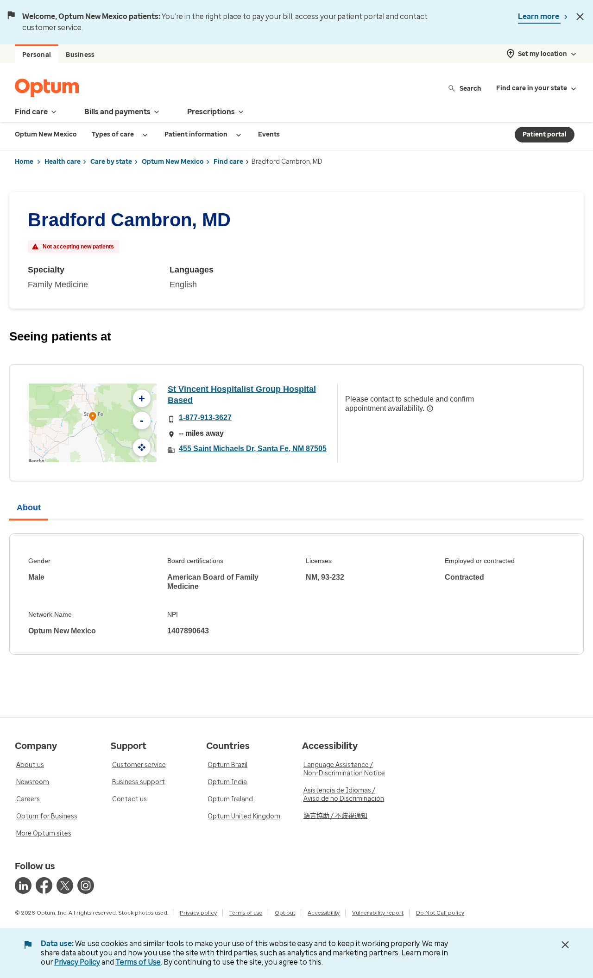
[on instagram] (85, 885)
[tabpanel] (296, 594)
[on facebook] (44, 885)
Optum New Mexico (173, 162)
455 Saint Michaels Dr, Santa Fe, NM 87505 (253, 448)
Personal (36, 55)
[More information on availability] (430, 408)
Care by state (111, 162)
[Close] (580, 16)
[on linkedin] (23, 885)
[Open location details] (92, 417)
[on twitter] (65, 885)
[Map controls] (141, 447)
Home (24, 162)
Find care (228, 162)
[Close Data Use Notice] (565, 944)
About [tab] (29, 507)
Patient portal (545, 134)
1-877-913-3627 (205, 417)
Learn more (539, 16)
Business (80, 55)
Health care (62, 162)
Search (470, 88)
